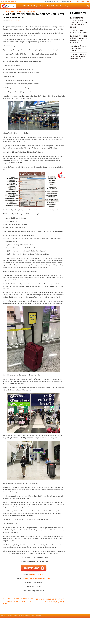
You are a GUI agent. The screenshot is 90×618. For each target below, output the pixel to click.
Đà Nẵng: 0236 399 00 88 (9, 1)
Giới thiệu (34, 6)
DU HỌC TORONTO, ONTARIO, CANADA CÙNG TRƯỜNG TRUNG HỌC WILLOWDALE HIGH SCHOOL (78, 22)
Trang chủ (26, 6)
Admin (17, 20)
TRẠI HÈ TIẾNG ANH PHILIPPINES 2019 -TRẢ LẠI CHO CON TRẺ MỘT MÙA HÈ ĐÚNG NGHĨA (18, 601)
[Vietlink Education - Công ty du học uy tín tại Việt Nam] (10, 6)
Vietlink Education (36, 615)
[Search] (88, 6)
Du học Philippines (29, 11)
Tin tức (58, 6)
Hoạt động (50, 6)
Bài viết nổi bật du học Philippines (13, 11)
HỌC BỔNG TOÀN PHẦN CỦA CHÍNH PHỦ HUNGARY (78, 49)
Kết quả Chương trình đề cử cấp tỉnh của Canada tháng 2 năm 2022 (78, 56)
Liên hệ (65, 6)
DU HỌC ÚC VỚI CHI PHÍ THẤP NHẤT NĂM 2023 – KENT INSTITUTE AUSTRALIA (78, 39)
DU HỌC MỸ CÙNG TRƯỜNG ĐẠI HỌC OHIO (78, 31)
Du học (42, 6)
